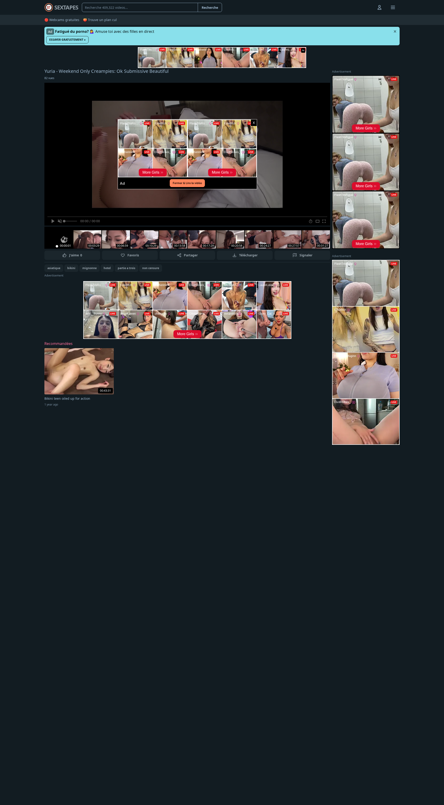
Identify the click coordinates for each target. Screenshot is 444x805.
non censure (150, 268)
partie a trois (126, 268)
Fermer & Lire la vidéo (187, 183)
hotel (107, 268)
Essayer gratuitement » (67, 40)
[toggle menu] (369, 7)
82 (49, 78)
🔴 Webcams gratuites (61, 20)
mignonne (89, 268)
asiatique (53, 268)
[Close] (395, 31)
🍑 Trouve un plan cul (100, 20)
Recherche (210, 7)
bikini (71, 268)
